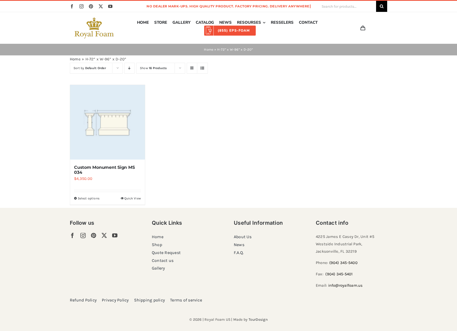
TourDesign (258, 319)
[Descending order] (129, 68)
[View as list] (202, 68)
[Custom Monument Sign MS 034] (107, 122)
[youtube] (110, 6)
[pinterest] (91, 6)
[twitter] (101, 6)
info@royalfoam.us (345, 285)
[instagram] (81, 6)
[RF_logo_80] (94, 19)
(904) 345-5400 (343, 262)
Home (208, 49)
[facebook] (72, 6)
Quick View (132, 198)
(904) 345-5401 (339, 274)
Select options (88, 198)
